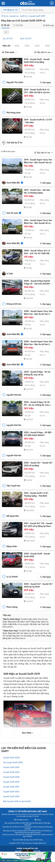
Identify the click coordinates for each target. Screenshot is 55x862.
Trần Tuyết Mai (13, 485)
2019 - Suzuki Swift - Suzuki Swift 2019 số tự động (37, 60)
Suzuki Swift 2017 (11, 786)
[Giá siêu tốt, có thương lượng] (12, 196)
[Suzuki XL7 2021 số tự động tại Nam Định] (12, 529)
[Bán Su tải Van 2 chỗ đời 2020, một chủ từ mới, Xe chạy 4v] (12, 347)
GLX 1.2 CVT (25, 38)
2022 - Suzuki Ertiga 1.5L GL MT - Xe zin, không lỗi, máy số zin (38, 405)
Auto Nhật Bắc (13, 182)
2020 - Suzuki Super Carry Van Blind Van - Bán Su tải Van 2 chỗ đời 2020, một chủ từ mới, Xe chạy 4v (38, 345)
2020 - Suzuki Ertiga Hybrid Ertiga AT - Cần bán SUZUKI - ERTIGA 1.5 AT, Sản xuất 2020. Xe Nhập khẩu (38, 285)
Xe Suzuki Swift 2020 (13, 762)
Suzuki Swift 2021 (11, 791)
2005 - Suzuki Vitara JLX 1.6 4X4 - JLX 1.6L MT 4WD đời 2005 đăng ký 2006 (37, 253)
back (6, 32)
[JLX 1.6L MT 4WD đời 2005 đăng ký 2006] (12, 257)
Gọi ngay (46, 82)
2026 (17, 45)
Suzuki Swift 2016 (11, 772)
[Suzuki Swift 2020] (12, 560)
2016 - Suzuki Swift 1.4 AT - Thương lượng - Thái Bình (36, 494)
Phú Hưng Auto (14, 112)
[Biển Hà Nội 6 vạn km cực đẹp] (12, 96)
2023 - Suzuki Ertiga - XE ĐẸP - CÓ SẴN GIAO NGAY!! (38, 434)
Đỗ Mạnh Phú (13, 516)
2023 (47, 45)
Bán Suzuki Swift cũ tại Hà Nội (17, 801)
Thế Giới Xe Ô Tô (14, 142)
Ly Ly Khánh (12, 576)
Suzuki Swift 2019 (37, 16)
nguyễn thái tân (14, 394)
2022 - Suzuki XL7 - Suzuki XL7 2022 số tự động (38, 464)
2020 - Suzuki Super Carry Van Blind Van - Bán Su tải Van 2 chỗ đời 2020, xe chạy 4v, (38, 314)
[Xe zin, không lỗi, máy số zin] (12, 378)
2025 (27, 45)
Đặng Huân (12, 546)
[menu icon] (3, 3)
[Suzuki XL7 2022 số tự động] (12, 469)
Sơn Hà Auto (12, 213)
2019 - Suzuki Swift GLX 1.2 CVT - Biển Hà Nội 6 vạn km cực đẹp (37, 92)
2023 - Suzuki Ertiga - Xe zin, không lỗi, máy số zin (37, 373)
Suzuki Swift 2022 (11, 757)
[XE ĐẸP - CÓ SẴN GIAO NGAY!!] (12, 438)
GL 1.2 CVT (8, 38)
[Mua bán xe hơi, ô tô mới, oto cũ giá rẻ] (27, 3)
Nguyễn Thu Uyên (15, 82)
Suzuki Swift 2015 (11, 767)
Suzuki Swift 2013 (11, 782)
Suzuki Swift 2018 (11, 777)
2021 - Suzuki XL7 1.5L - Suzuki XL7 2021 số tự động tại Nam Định (38, 526)
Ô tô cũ (4, 16)
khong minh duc (14, 304)
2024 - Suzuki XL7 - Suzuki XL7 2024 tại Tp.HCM (38, 585)
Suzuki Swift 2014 (11, 796)
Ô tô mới (18, 25)
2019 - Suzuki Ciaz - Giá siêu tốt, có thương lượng (37, 191)
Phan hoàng (12, 607)
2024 (37, 45)
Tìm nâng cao (8, 10)
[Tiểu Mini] (12, 126)
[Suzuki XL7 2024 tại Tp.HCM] (12, 590)
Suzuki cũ (14, 16)
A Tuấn (10, 273)
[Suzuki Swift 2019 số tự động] (12, 65)
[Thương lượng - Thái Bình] (12, 499)
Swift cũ (24, 16)
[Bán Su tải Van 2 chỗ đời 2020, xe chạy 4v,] (12, 317)
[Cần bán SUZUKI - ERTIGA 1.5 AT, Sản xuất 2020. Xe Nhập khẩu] (12, 287)
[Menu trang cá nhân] (52, 3)
